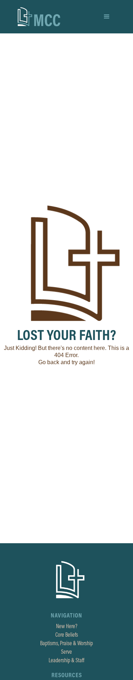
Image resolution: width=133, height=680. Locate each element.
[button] (106, 16)
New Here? (66, 626)
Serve (66, 651)
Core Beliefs (66, 634)
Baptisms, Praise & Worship (66, 643)
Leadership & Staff (66, 660)
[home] (39, 16)
